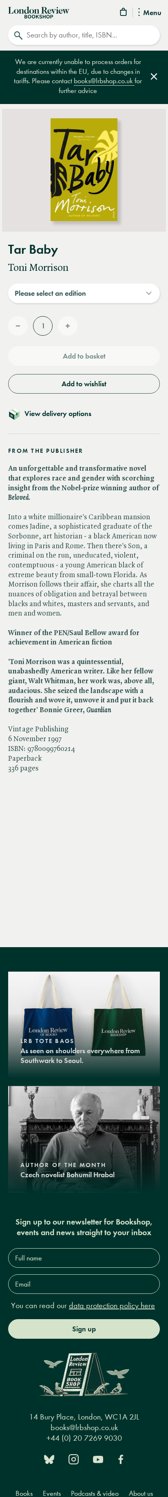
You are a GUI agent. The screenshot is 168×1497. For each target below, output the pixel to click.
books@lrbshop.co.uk (104, 81)
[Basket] (124, 13)
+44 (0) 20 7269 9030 (84, 1438)
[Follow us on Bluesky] (49, 1458)
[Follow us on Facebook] (120, 1458)
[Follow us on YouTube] (98, 1458)
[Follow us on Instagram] (74, 1458)
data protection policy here (112, 1305)
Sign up (84, 1328)
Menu (152, 13)
